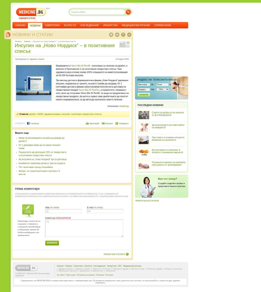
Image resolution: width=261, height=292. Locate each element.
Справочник (162, 25)
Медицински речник (136, 25)
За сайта (60, 275)
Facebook (34, 123)
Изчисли (144, 95)
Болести (70, 25)
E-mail (90, 207)
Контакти (109, 275)
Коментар (50, 218)
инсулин (66, 114)
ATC (120, 266)
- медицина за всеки (31, 13)
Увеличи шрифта (128, 42)
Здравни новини (37, 59)
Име (47, 207)
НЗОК (40, 114)
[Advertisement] (100, 156)
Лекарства (110, 25)
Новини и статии (32, 34)
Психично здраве (155, 269)
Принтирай (94, 123)
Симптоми (52, 25)
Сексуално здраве (121, 269)
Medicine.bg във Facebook (147, 201)
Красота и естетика (101, 269)
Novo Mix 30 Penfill (81, 66)
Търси (128, 12)
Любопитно (110, 271)
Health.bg (124, 106)
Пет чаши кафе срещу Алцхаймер (36, 167)
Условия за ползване (86, 275)
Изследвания (89, 25)
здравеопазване (52, 114)
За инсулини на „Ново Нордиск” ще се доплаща (43, 159)
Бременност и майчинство (91, 271)
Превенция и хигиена (68, 271)
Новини (27, 41)
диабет (32, 114)
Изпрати (109, 123)
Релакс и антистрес (173, 269)
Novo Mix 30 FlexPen (89, 90)
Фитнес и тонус (138, 269)
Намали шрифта (128, 45)
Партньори (70, 275)
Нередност (124, 123)
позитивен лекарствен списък (86, 114)
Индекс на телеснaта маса (156, 79)
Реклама (100, 275)
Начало (20, 25)
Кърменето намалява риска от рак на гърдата (42, 163)
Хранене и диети (82, 269)
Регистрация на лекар (161, 186)
